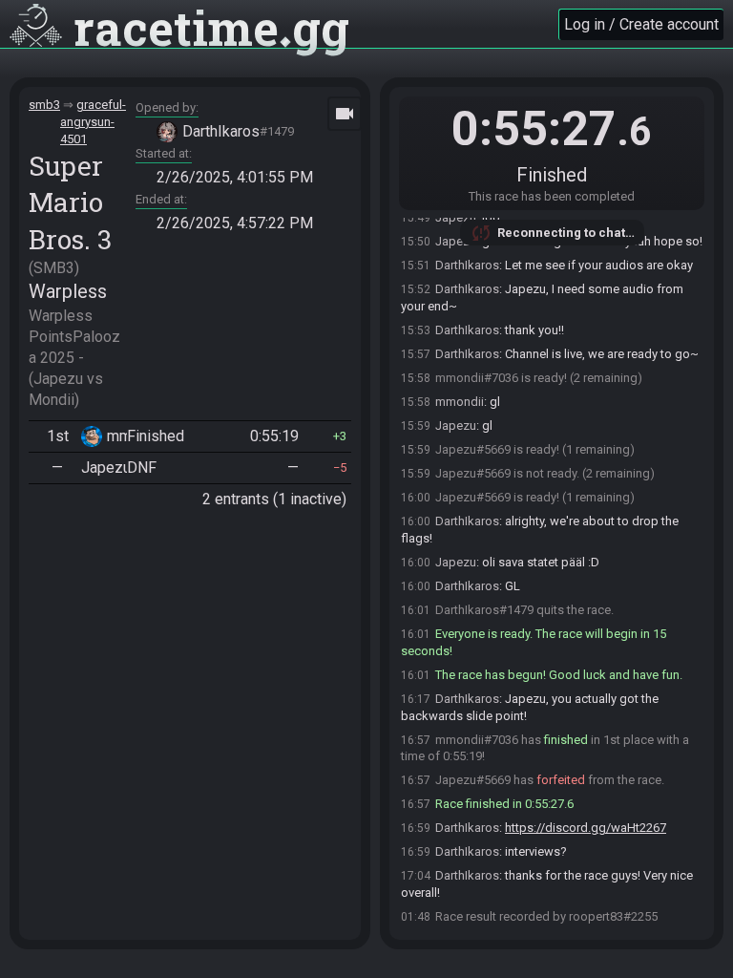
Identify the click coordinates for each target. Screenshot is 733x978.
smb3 (44, 104)
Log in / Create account (641, 24)
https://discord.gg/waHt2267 (585, 827)
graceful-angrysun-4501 (93, 121)
